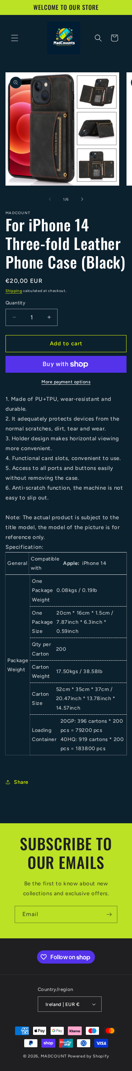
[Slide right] (82, 199)
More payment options (66, 381)
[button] (15, 38)
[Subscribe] (109, 914)
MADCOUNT (54, 1056)
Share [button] (21, 782)
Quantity (15, 302)
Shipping (14, 290)
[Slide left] (50, 199)
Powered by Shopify (88, 1056)
